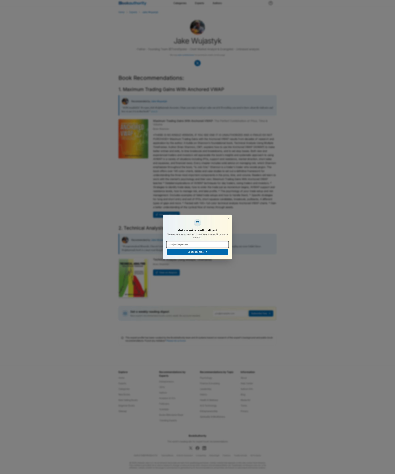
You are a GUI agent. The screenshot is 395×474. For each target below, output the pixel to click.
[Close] (228, 218)
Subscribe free (196, 251)
